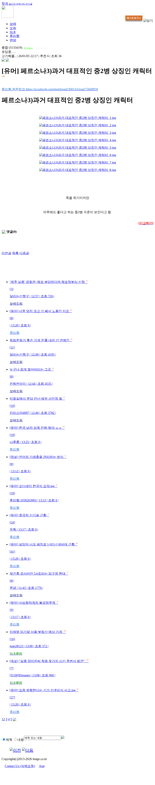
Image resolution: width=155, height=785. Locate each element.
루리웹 (14, 36)
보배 (13, 24)
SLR (13, 32)
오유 (13, 28)
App (42, 766)
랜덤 (13, 40)
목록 (15, 253)
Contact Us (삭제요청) (20, 766)
